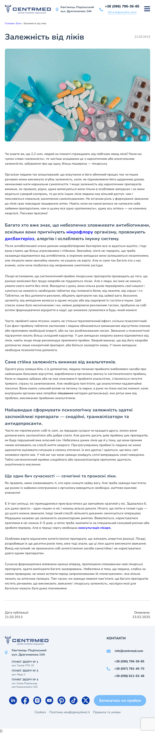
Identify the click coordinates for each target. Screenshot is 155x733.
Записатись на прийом (120, 700)
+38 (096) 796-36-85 (122, 6)
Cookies (40, 712)
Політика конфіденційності (69, 712)
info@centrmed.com (129, 651)
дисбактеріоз (19, 238)
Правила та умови (106, 712)
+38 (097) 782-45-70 (129, 669)
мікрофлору (79, 232)
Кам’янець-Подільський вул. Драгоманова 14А (77, 9)
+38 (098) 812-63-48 (129, 676)
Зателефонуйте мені (122, 12)
